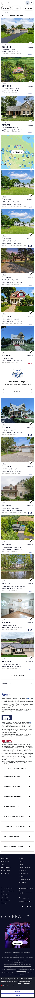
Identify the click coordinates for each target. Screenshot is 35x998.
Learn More (22, 974)
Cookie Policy (4, 897)
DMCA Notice (17, 955)
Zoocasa (21, 861)
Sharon (21, 675)
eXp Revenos (22, 870)
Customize (17, 995)
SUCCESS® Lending (24, 867)
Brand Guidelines (5, 900)
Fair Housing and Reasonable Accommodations (17, 960)
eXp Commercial (23, 873)
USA (12, 675)
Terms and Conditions (7, 888)
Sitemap (3, 903)
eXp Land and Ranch (24, 879)
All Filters (6, 8)
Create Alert (17, 391)
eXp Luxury (22, 876)
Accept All (17, 991)
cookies (6, 978)
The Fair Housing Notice (21, 971)
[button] (17, 683)
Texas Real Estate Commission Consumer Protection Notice (17, 967)
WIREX (29, 698)
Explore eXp (4, 858)
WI (16, 675)
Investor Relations (6, 867)
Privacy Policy (5, 894)
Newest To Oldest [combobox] (17, 8)
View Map (18, 152)
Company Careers (6, 870)
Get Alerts (29, 8)
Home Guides (4, 873)
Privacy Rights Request (7, 891)
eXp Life (21, 858)
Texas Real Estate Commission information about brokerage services (17, 966)
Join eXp (3, 864)
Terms (19, 983)
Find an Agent (5, 861)
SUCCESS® (22, 864)
